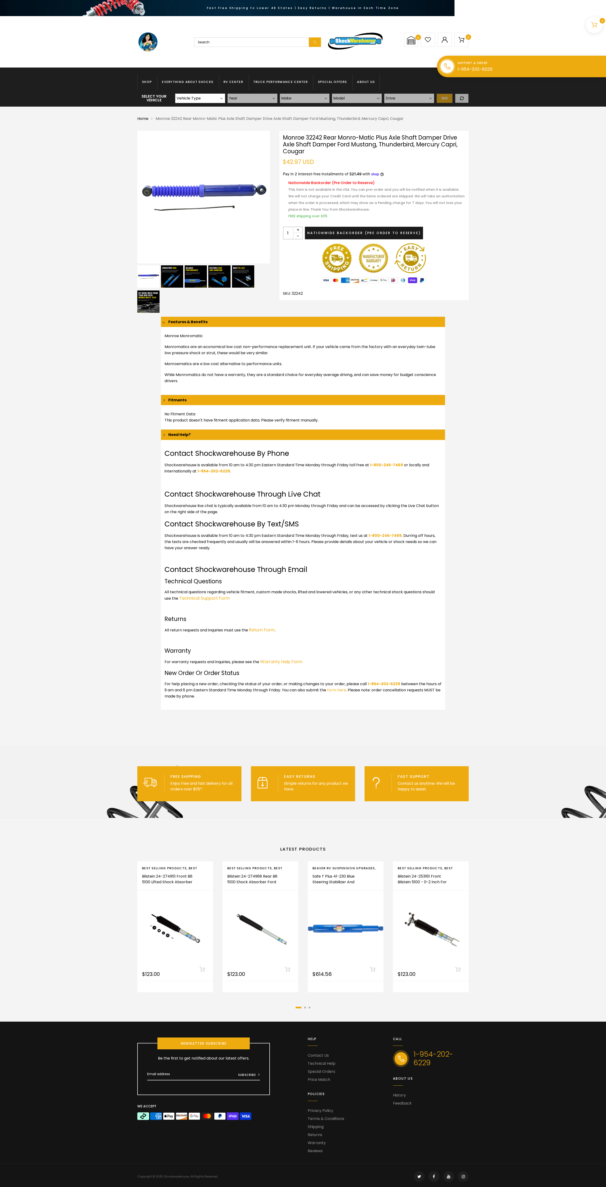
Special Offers (332, 82)
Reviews (315, 1151)
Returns (315, 1134)
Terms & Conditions (326, 1118)
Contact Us (318, 1055)
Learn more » (216, 789)
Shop (147, 82)
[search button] (315, 42)
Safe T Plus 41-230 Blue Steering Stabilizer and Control (333, 882)
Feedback (402, 1103)
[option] (203, 197)
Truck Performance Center (280, 82)
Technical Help (321, 1063)
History (399, 1095)
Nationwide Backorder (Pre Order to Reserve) (364, 233)
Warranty (317, 1143)
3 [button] (309, 1007)
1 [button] (298, 1007)
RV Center (233, 82)
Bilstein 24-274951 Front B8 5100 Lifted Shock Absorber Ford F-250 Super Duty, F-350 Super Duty (167, 885)
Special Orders (321, 1071)
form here (336, 690)
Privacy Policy (320, 1110)
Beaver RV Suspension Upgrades (343, 868)
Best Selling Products (164, 868)
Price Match (319, 1079)
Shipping (316, 1126)
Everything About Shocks (187, 82)
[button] (411, 40)
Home (142, 118)
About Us (366, 82)
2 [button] (305, 1007)
